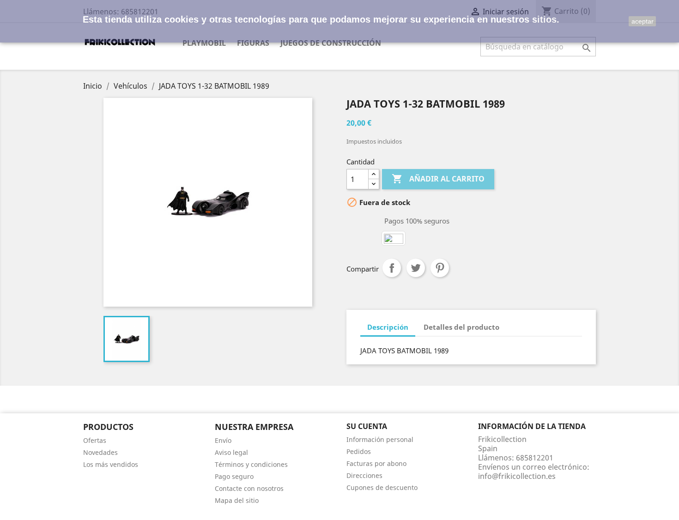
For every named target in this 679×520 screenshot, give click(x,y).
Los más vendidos (110, 464)
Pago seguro (234, 476)
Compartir (391, 268)
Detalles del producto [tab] (461, 327)
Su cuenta (366, 426)
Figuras (253, 43)
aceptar (642, 21)
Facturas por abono (376, 463)
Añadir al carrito (438, 178)
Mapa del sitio (237, 500)
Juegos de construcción (330, 43)
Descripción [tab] (387, 327)
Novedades (100, 452)
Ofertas (94, 440)
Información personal (379, 439)
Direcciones (364, 475)
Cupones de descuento (382, 487)
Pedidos (358, 451)
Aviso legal (231, 452)
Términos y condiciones (251, 464)
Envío (223, 440)
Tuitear (415, 268)
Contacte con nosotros (249, 488)
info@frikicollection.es (517, 476)
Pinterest (439, 268)
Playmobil (204, 43)
